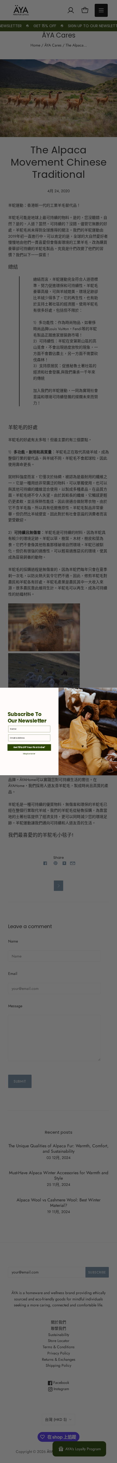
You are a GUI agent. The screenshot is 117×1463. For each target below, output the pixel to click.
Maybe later (29, 754)
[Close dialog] (114, 690)
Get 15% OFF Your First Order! (29, 747)
